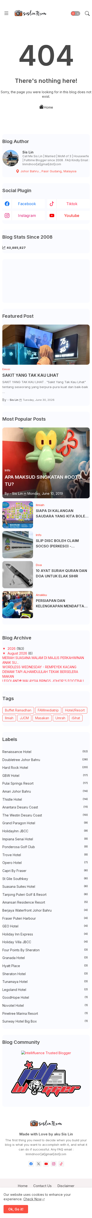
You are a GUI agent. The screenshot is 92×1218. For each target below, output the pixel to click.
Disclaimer (65, 1186)
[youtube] (46, 1164)
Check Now (32, 1199)
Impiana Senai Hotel (45, 839)
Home (48, 107)
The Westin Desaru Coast (45, 815)
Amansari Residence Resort (45, 902)
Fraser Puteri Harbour (45, 918)
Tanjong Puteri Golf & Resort (45, 894)
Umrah (60, 718)
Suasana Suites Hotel (45, 886)
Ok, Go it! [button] (15, 1209)
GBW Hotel (45, 776)
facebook (27, 203)
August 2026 (18, 653)
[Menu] (6, 13)
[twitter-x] (39, 1164)
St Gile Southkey (45, 879)
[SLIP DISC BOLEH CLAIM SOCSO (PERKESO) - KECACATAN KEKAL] (17, 544)
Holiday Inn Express (45, 934)
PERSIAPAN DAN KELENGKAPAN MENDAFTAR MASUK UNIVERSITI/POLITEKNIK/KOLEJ (62, 603)
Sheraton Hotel (45, 974)
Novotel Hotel (45, 1005)
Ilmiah (9, 718)
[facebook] (31, 1164)
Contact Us (42, 1186)
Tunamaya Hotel (45, 982)
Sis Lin (27, 152)
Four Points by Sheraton (45, 950)
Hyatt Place (45, 966)
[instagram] (54, 1164)
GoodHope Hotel (45, 997)
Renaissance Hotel (45, 752)
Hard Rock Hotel (45, 767)
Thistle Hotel (45, 799)
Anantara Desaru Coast (45, 807)
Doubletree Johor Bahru (45, 760)
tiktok (71, 203)
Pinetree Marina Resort (45, 1013)
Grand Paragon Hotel (45, 823)
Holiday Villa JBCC (45, 942)
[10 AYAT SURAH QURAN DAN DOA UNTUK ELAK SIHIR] (17, 574)
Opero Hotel (45, 863)
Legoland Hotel (45, 990)
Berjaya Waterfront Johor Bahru (45, 910)
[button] (75, 13)
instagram (27, 215)
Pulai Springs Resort (45, 783)
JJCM (24, 718)
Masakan (42, 718)
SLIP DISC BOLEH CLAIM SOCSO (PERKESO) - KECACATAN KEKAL (57, 543)
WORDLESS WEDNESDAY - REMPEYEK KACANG (39, 667)
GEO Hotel (45, 926)
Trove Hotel (45, 855)
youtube (71, 215)
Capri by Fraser (45, 871)
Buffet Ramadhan (18, 710)
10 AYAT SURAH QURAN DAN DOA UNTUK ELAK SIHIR (61, 573)
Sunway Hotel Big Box (45, 1021)
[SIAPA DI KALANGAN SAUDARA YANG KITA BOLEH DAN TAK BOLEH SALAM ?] (17, 514)
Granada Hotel (45, 958)
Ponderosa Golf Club (45, 847)
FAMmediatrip (48, 710)
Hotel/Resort (75, 710)
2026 (12, 649)
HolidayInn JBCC (45, 831)
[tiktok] (61, 1164)
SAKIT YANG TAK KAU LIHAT (30, 375)
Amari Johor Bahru (45, 791)
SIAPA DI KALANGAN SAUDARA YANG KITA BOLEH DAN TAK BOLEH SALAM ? (62, 513)
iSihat (76, 718)
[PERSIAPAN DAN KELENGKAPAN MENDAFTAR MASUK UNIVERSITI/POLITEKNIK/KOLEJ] (17, 604)
